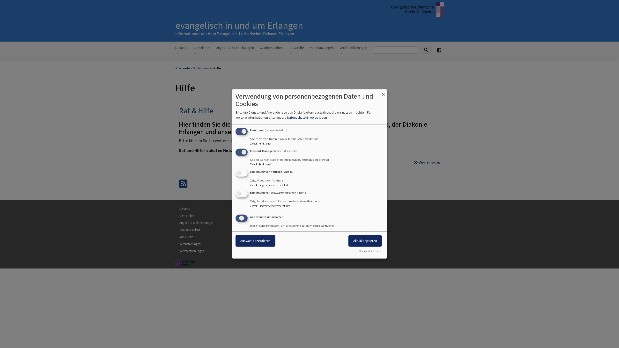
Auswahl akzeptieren (255, 240)
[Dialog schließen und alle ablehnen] (383, 92)
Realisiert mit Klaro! (370, 251)
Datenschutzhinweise (302, 117)
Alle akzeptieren (365, 240)
